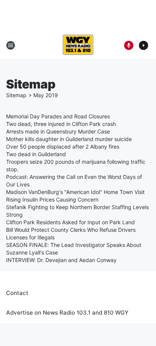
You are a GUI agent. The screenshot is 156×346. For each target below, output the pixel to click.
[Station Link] (78, 45)
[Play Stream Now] (143, 45)
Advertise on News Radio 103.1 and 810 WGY (67, 312)
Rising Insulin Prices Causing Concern (52, 199)
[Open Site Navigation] (10, 45)
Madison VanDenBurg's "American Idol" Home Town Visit (75, 192)
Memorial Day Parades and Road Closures (58, 116)
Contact (17, 292)
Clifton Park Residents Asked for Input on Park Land (70, 222)
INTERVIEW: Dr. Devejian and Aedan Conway (61, 260)
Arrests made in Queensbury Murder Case (58, 131)
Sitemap (16, 95)
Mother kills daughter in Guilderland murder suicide (69, 139)
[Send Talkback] (128, 45)
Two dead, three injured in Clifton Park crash (61, 124)
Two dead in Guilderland (36, 154)
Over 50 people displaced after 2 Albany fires (62, 146)
